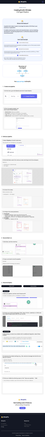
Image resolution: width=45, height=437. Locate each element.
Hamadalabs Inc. (22, 433)
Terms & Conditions (25, 435)
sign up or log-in (21, 81)
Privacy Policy (18, 435)
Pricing (2, 426)
